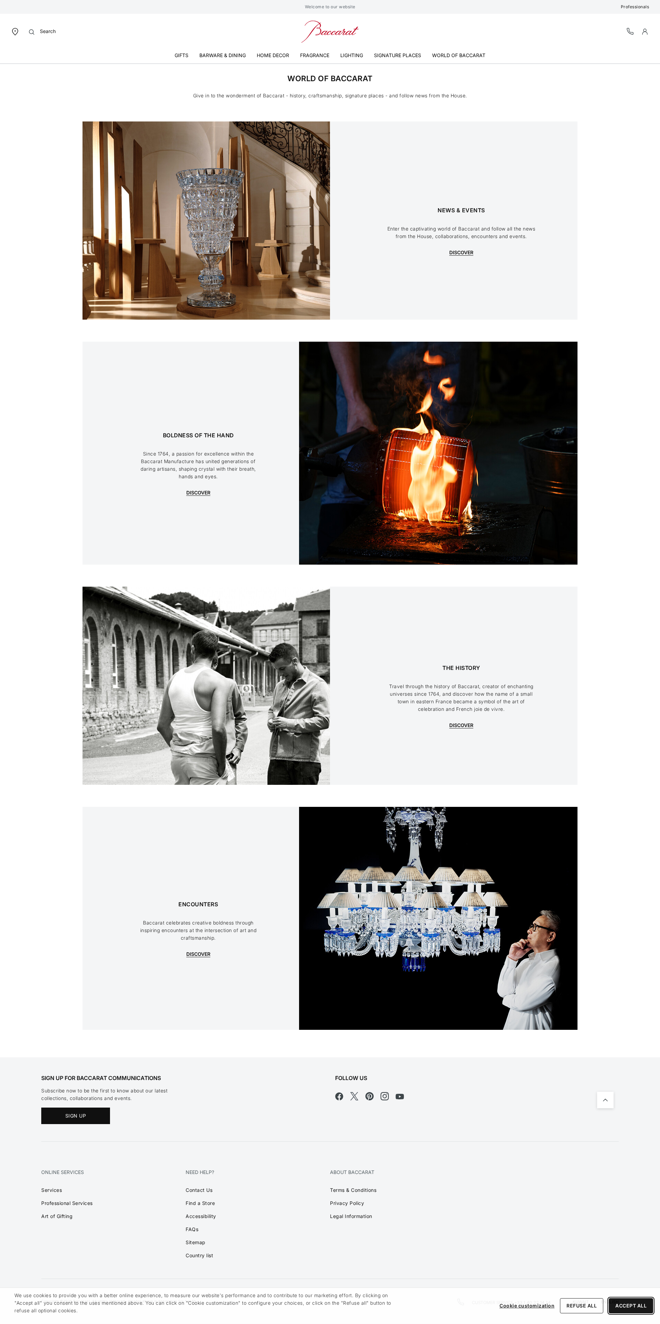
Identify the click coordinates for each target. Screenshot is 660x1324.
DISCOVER (461, 252)
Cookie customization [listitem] (526, 1306)
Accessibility (201, 1216)
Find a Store (200, 1203)
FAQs (192, 1229)
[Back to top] (605, 1100)
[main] (330, 555)
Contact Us (199, 1190)
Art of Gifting (57, 1216)
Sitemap (196, 1242)
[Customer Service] (630, 31)
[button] (645, 32)
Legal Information (351, 1216)
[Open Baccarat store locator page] (15, 31)
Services (51, 1190)
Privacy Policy (347, 1203)
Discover (198, 954)
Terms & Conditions (353, 1190)
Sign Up (75, 1116)
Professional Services (67, 1203)
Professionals (635, 6)
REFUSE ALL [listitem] (581, 1306)
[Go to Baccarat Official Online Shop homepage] (330, 31)
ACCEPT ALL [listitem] (631, 1306)
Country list (199, 1255)
